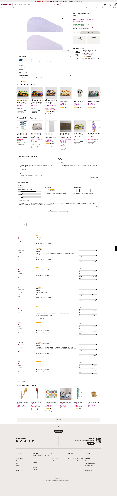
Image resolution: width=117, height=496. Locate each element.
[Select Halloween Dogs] (32, 100)
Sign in (74, 25)
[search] (14, 4)
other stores (81, 42)
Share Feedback (58, 431)
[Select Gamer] (49, 100)
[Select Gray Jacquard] (32, 134)
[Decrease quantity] (74, 32)
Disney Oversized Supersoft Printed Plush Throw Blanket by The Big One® (80, 134)
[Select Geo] (83, 58)
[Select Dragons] (54, 100)
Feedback (115, 248)
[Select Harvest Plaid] (23, 100)
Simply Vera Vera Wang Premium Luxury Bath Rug (65, 136)
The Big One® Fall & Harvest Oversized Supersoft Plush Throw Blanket (22, 103)
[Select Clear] (49, 134)
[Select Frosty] (52, 134)
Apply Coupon (90, 19)
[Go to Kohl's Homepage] (6, 4)
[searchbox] (31, 4)
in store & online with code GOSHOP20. (71, 1)
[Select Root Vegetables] (26, 100)
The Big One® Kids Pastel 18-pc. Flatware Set (79, 401)
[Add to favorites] (63, 15)
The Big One (75, 15)
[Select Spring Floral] (35, 134)
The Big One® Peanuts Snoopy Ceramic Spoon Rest (79, 100)
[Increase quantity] (78, 32)
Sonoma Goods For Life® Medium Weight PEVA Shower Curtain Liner (51, 136)
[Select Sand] (61, 134)
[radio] (79, 40)
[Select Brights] (92, 58)
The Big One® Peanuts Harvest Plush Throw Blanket (65, 100)
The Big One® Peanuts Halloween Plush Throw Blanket (93, 100)
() (90, 56)
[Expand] (63, 21)
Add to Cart (20, 112)
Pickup (79, 37)
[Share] (63, 18)
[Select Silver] (69, 134)
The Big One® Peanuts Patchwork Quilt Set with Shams (65, 401)
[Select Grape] (66, 134)
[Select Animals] (46, 100)
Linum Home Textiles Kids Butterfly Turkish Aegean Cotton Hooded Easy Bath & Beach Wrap (94, 134)
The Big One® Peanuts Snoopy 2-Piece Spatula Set (22, 401)
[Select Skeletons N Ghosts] (38, 100)
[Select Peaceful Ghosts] (35, 100)
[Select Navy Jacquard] (40, 134)
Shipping (93, 37)
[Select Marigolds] (18, 100)
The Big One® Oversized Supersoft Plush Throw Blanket (37, 136)
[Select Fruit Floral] (52, 100)
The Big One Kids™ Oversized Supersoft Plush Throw (50, 103)
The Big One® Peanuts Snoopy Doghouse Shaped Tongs (36, 401)
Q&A (31, 182)
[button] (77, 17)
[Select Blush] (23, 134)
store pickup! (55, 1)
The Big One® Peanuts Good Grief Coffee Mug (93, 401)
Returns (37, 77)
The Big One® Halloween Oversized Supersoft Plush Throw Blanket (37, 103)
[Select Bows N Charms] (38, 134)
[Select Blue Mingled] (63, 134)
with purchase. (42, 1)
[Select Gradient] (86, 58)
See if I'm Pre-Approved (77, 28)
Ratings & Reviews (23, 182)
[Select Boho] (94, 58)
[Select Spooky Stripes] (40, 100)
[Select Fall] (89, 58)
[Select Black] (21, 134)
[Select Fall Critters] (21, 100)
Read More (21, 69)
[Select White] (46, 134)
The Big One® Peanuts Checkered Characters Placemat (50, 401)
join (77, 25)
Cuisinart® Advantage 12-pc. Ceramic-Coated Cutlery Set (90, 51)
